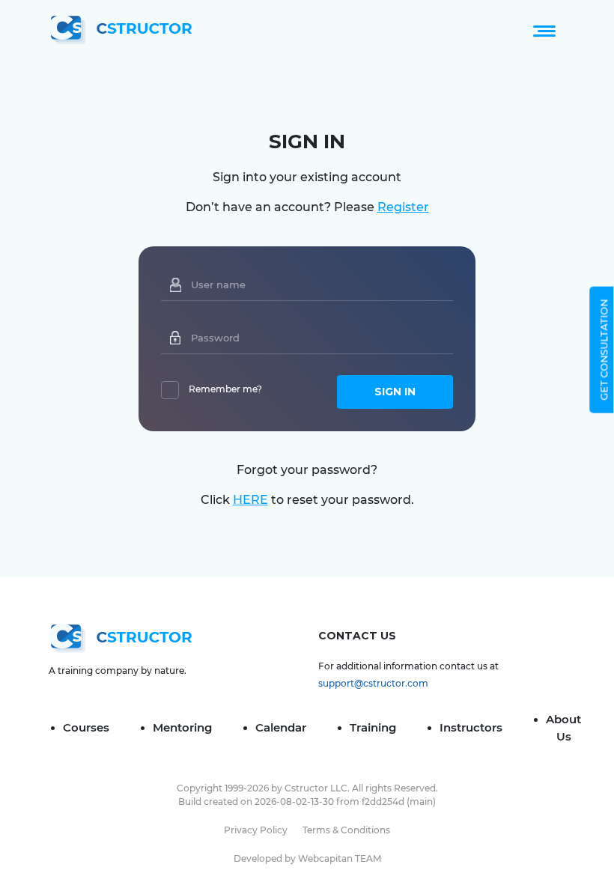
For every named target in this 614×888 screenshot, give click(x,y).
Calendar (280, 727)
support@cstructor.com (373, 683)
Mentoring (182, 727)
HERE (250, 500)
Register (403, 207)
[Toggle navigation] (544, 30)
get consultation (604, 349)
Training (373, 727)
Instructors (471, 727)
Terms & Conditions (346, 830)
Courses (86, 727)
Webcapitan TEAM (339, 858)
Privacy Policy (256, 830)
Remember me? (225, 389)
